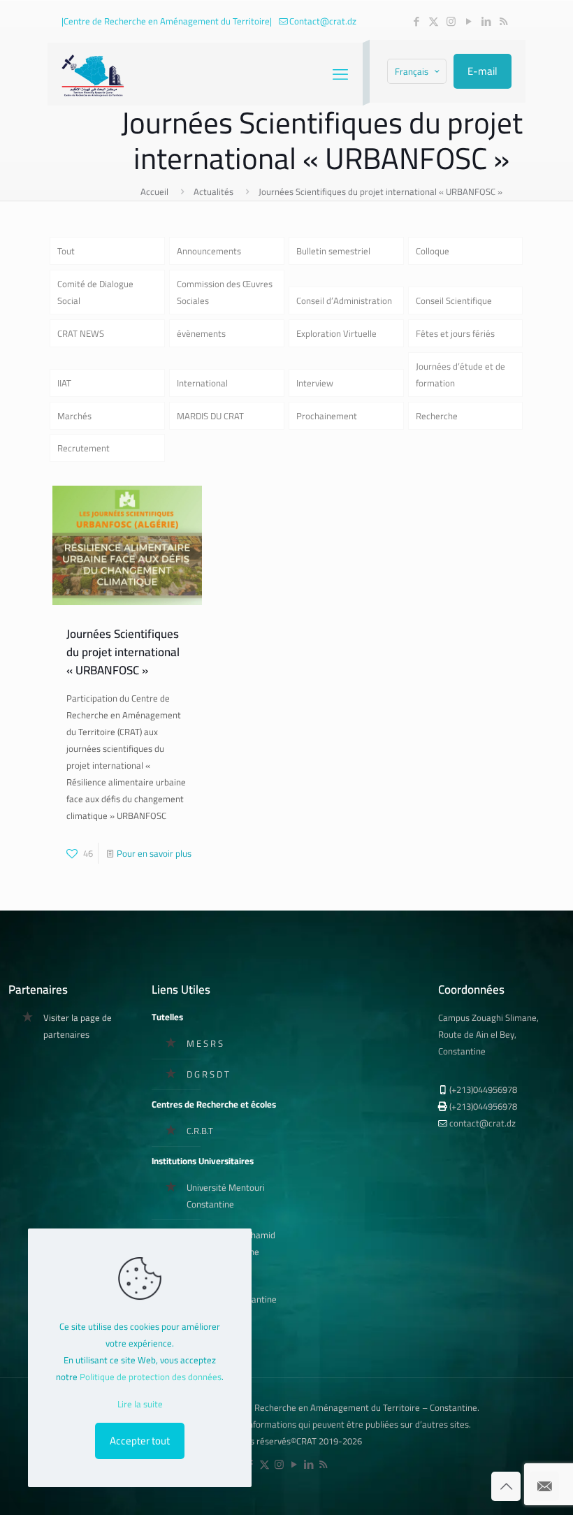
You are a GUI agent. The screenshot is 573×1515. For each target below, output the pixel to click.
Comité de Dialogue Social (95, 292)
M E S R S (205, 1043)
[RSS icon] (503, 21)
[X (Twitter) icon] (433, 21)
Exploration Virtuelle (336, 333)
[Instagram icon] (451, 21)
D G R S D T (208, 1074)
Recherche (437, 415)
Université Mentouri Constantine (226, 1195)
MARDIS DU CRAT (210, 415)
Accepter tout (140, 1440)
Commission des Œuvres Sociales (225, 292)
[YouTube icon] (468, 21)
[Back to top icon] (506, 1486)
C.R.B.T (200, 1130)
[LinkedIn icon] (486, 21)
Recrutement (83, 448)
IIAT (64, 383)
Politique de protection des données (151, 1376)
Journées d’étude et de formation (460, 374)
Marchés (74, 415)
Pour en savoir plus (154, 853)
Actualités (213, 191)
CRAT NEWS (80, 333)
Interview (314, 383)
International (202, 383)
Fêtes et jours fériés (455, 333)
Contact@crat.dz (322, 21)
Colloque (432, 250)
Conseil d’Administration (344, 300)
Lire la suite (140, 1404)
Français (411, 71)
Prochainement (326, 415)
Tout (66, 250)
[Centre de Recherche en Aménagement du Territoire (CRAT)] (93, 74)
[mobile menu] (340, 74)
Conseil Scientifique (454, 300)
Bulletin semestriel (333, 250)
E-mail (482, 71)
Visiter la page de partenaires (77, 1026)
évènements (201, 333)
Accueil (154, 191)
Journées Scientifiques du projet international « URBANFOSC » (380, 191)
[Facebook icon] (416, 21)
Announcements (209, 250)
